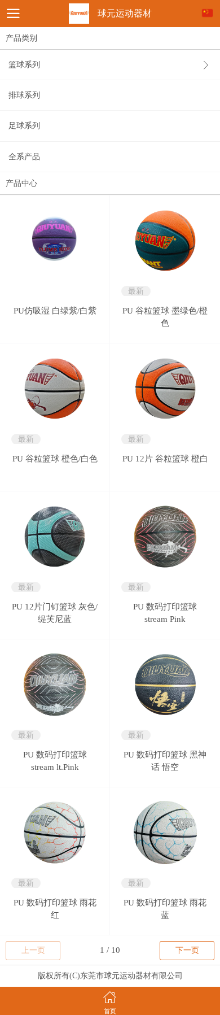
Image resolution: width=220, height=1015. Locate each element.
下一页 (187, 950)
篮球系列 (24, 64)
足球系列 (24, 125)
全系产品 (24, 157)
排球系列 (24, 95)
